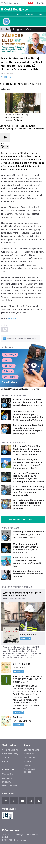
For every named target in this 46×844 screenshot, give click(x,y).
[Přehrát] (5, 137)
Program (18, 14)
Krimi (6, 360)
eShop (5, 761)
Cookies (5, 834)
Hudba (5, 29)
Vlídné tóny (6, 77)
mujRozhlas (7, 347)
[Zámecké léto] (23, 43)
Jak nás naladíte (31, 750)
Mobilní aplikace (10, 786)
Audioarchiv (30, 14)
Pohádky (8, 366)
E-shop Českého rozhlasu (17, 587)
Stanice (5, 757)
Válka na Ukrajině (10, 750)
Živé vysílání (9, 377)
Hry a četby (9, 355)
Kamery (41, 14)
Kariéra (27, 761)
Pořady (7, 371)
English (5, 837)
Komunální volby (10, 754)
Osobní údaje (17, 834)
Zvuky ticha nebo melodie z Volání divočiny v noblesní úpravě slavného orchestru (27, 402)
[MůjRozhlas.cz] (5, 89)
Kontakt (27, 765)
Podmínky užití (31, 834)
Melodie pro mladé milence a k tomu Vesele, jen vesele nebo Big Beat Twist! (28, 534)
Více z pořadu (10, 528)
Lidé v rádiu (29, 757)
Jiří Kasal (12, 319)
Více (30, 29)
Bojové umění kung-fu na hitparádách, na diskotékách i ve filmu (28, 574)
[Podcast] (2, 147)
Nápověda (29, 754)
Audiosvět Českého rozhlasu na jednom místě (21, 389)
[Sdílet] (7, 147)
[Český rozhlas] (9, 3)
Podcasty (6, 782)
